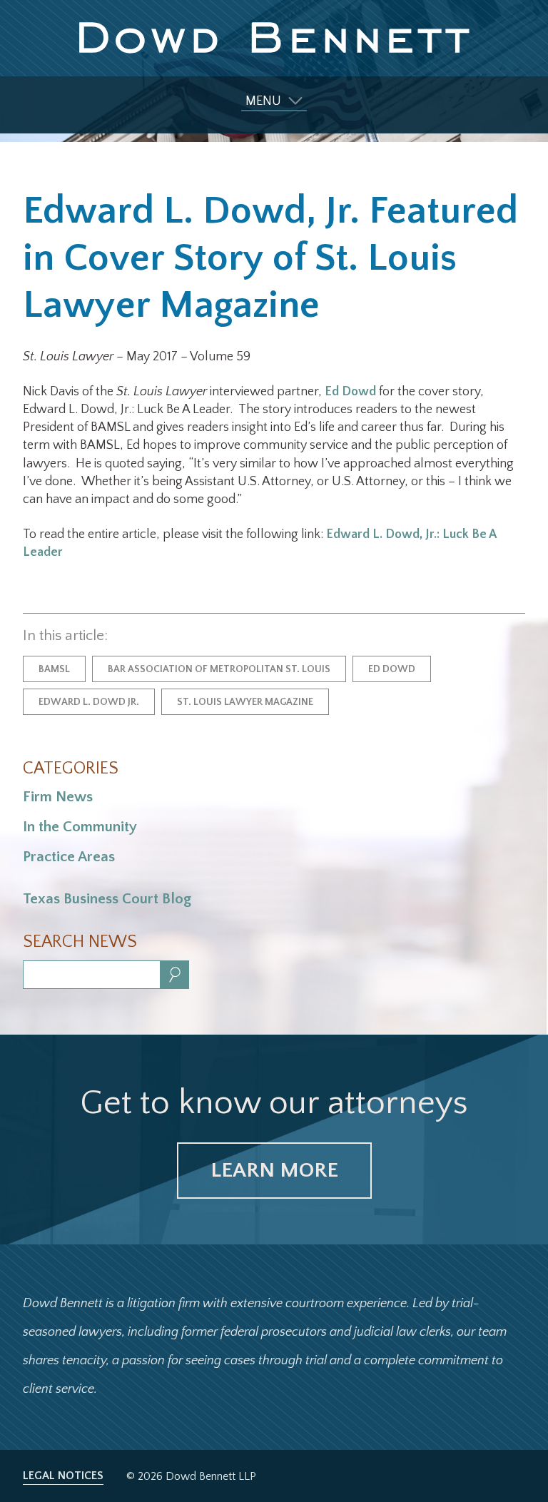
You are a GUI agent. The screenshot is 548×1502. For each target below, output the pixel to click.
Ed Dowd (350, 392)
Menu (263, 101)
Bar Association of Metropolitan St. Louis (219, 669)
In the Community (80, 826)
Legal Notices (63, 1475)
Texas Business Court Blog (107, 898)
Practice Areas (69, 856)
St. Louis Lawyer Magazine (245, 702)
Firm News (58, 796)
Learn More (274, 1170)
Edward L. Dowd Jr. (89, 702)
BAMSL (54, 669)
